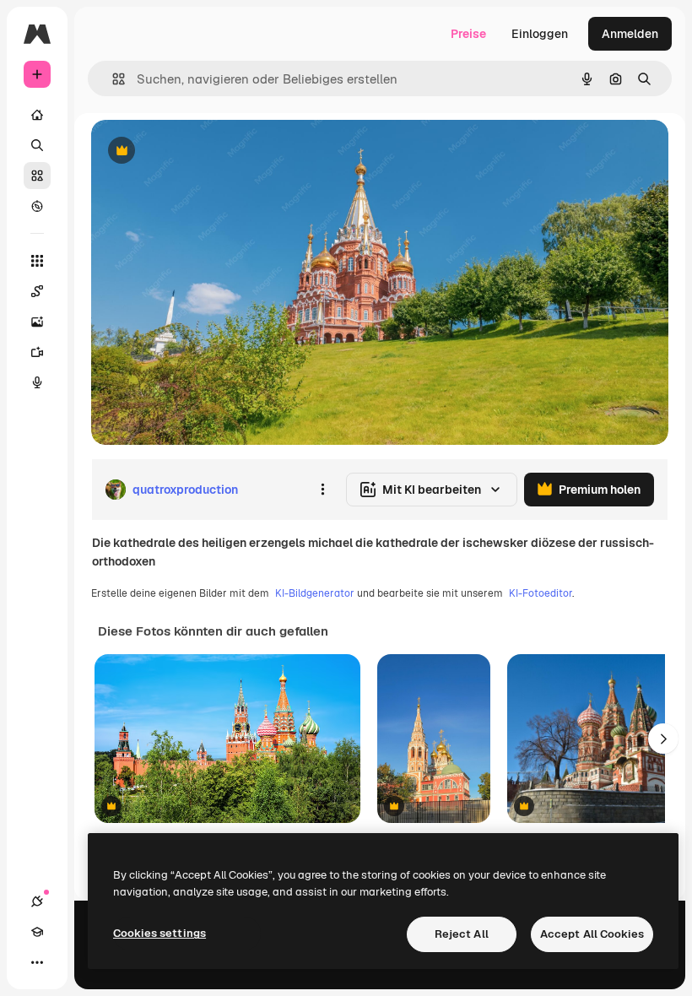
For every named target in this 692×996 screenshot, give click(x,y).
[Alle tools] (37, 260)
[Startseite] (37, 114)
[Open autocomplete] (112, 79)
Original (199, 151)
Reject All (462, 934)
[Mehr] (37, 962)
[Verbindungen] (37, 901)
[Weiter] (663, 738)
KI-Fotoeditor (540, 593)
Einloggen (539, 33)
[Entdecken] (37, 205)
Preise (468, 33)
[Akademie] (37, 931)
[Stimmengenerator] (37, 382)
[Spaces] (37, 291)
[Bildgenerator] (37, 321)
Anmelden (630, 33)
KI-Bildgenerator (314, 593)
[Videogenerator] (37, 351)
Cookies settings (159, 933)
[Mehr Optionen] (322, 489)
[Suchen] (37, 145)
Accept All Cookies (592, 934)
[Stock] (37, 175)
